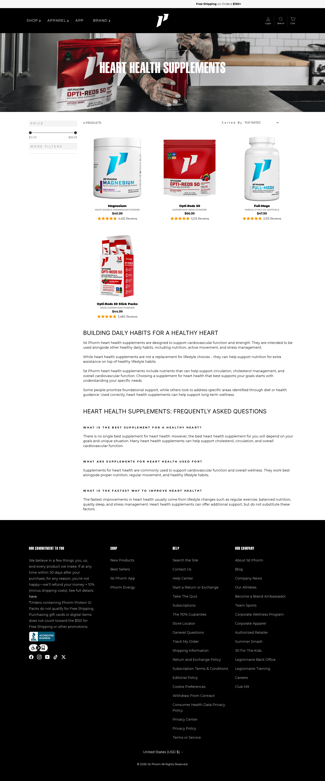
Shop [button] (32, 20)
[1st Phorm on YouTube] (47, 657)
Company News (248, 578)
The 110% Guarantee (189, 614)
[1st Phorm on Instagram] (39, 657)
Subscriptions (184, 605)
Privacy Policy (184, 728)
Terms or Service (187, 737)
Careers (241, 678)
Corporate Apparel (250, 623)
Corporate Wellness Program (259, 614)
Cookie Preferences (189, 687)
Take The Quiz (185, 596)
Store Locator (184, 623)
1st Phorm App (122, 578)
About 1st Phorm (249, 560)
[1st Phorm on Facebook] (31, 657)
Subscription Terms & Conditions (200, 669)
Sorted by (232, 122)
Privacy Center (185, 719)
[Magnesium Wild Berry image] (117, 168)
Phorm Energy (122, 587)
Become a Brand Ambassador (260, 596)
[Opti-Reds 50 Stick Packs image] (117, 266)
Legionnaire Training (252, 669)
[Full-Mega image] (262, 168)
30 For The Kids (248, 651)
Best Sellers (120, 569)
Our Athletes (246, 587)
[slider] (30, 132)
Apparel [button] (56, 20)
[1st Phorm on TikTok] (55, 657)
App (79, 20)
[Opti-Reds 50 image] (190, 168)
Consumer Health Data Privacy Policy (199, 708)
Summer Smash (249, 642)
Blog (239, 569)
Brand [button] (100, 20)
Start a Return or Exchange (196, 587)
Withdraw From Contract (194, 696)
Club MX (242, 687)
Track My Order (186, 642)
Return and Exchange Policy (197, 660)
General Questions (188, 632)
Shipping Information (191, 651)
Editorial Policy (185, 678)
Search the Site (185, 560)
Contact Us (182, 569)
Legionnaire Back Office (255, 660)
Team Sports (246, 605)
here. (33, 597)
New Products (122, 560)
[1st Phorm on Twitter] (63, 657)
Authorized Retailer (251, 632)
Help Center (183, 578)
